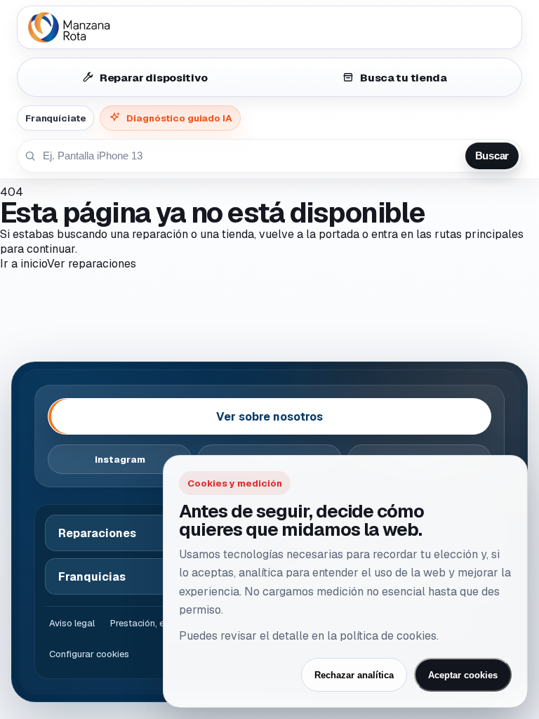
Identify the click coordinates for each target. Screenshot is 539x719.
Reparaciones (97, 533)
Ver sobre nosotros (269, 416)
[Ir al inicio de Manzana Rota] (269, 27)
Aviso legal (72, 623)
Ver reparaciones (91, 263)
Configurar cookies (89, 654)
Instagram (120, 460)
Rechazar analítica (354, 675)
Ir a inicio (23, 263)
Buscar (492, 155)
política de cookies (388, 635)
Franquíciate (55, 118)
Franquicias (92, 576)
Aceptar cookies (463, 675)
